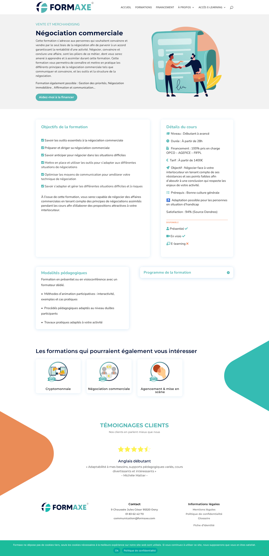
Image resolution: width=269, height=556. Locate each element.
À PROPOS (184, 7)
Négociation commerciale (109, 389)
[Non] (264, 548)
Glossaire (204, 518)
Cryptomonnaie (58, 389)
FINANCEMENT (165, 7)
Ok (116, 550)
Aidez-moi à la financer (56, 97)
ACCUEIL (126, 7)
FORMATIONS (143, 7)
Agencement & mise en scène (160, 390)
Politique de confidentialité (204, 514)
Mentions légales (204, 509)
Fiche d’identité (203, 525)
